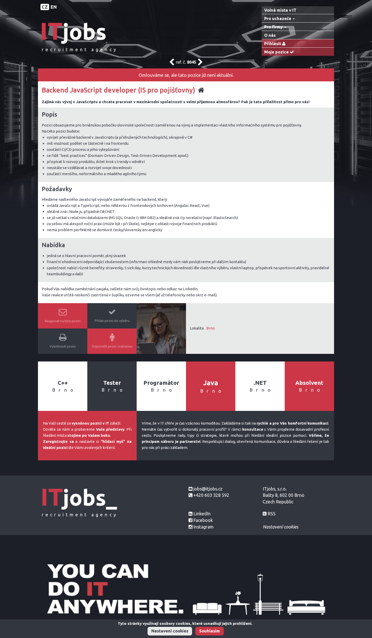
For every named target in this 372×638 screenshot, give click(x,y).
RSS (271, 513)
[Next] (200, 63)
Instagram (203, 526)
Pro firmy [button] (274, 27)
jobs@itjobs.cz (207, 488)
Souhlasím (209, 631)
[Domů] (80, 33)
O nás (270, 35)
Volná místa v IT (280, 10)
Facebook (203, 520)
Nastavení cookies (169, 631)
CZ (45, 6)
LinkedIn (202, 513)
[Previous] (172, 63)
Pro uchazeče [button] (278, 18)
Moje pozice (277, 52)
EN (54, 6)
